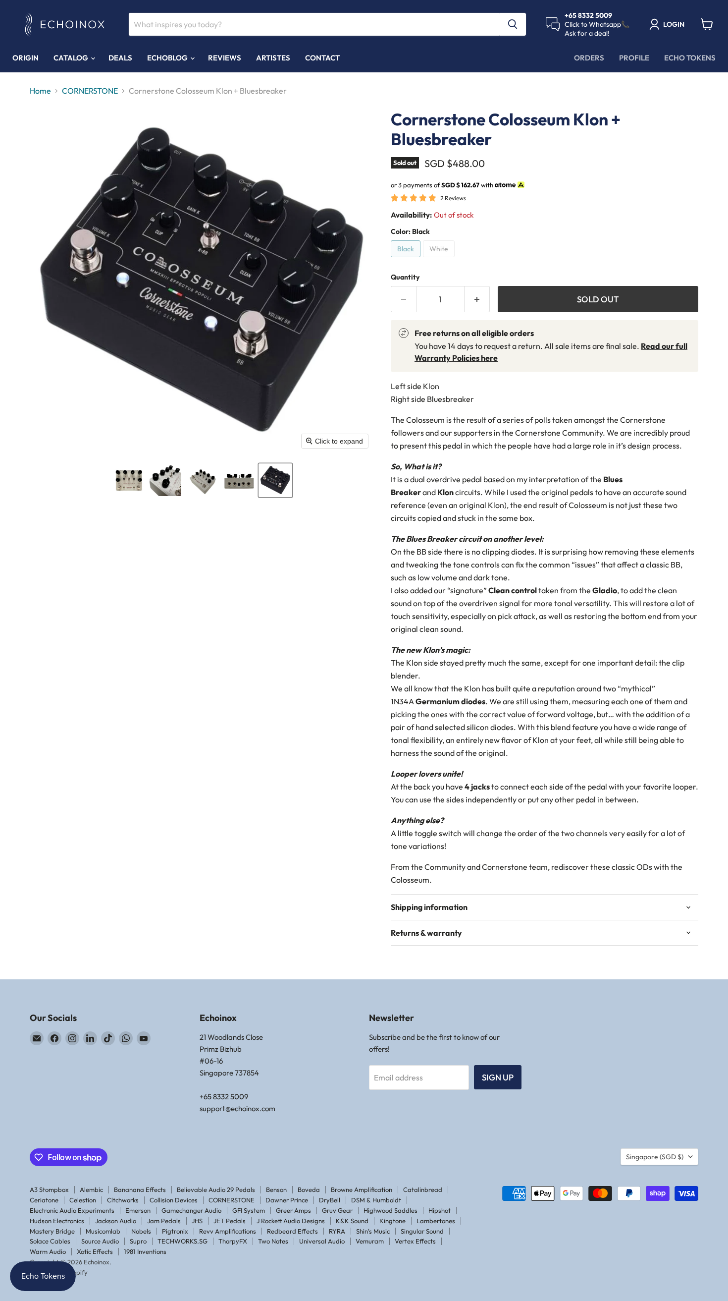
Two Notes (273, 1241)
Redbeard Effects (292, 1231)
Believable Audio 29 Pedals (216, 1189)
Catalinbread (422, 1189)
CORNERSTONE (90, 90)
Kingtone (392, 1221)
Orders (589, 57)
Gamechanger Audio (191, 1210)
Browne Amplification (361, 1189)
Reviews (224, 57)
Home (40, 90)
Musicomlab (103, 1231)
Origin (25, 57)
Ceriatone (44, 1200)
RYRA (337, 1231)
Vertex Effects (415, 1241)
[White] (440, 259)
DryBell (329, 1200)
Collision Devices (174, 1200)
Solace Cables (50, 1241)
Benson (276, 1189)
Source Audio (100, 1241)
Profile (634, 57)
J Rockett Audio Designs (291, 1221)
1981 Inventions (145, 1251)
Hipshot (439, 1210)
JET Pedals (229, 1221)
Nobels (141, 1231)
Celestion (82, 1200)
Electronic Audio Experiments (72, 1210)
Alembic (91, 1189)
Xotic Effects (95, 1251)
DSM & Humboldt (376, 1200)
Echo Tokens (690, 57)
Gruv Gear (337, 1210)
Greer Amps (293, 1210)
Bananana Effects (140, 1189)
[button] (129, 480)
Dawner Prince (286, 1200)
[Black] (407, 259)
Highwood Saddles (390, 1210)
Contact (322, 57)
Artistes (273, 57)
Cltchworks (123, 1200)
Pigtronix (175, 1231)
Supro (138, 1241)
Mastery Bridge (52, 1231)
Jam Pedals (164, 1221)
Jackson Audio (115, 1221)
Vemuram (370, 1241)
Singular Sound (422, 1231)
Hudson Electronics (57, 1221)
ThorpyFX (232, 1241)
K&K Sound (352, 1221)
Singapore (654, 1156)
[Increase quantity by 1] (477, 299)
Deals (120, 57)
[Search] (512, 24)
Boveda (309, 1189)
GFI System (248, 1210)
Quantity (405, 277)
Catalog (71, 57)
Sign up (498, 1077)
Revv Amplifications (227, 1231)
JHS (197, 1221)
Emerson (138, 1210)
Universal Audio (322, 1241)
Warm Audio (48, 1251)
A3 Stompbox (49, 1189)
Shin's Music (373, 1231)
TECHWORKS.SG (182, 1241)
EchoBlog (168, 57)
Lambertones (435, 1221)
